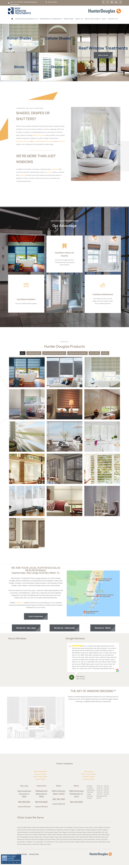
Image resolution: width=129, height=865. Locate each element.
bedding (22, 175)
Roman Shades (19, 38)
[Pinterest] (111, 2)
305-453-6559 (76, 802)
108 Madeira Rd (41, 791)
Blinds (19, 67)
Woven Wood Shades (40, 776)
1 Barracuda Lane (24, 791)
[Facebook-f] (103, 2)
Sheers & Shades (40, 774)
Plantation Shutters (89, 776)
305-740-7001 (59, 799)
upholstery (54, 169)
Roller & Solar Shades (88, 774)
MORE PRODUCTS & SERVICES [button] (50, 19)
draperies (48, 172)
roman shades (49, 141)
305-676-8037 (41, 802)
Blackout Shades (88, 779)
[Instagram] (107, 2)
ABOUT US (79, 19)
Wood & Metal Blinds (40, 771)
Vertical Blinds (88, 771)
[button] (23, 854)
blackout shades (38, 135)
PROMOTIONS (68, 19)
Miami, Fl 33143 (58, 794)
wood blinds (37, 141)
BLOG (104, 19)
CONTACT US (113, 19)
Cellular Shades (58, 38)
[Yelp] (120, 2)
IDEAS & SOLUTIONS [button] (92, 19)
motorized (61, 141)
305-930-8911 (24, 802)
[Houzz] (116, 2)
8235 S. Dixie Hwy (58, 791)
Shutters (58, 67)
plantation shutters (23, 141)
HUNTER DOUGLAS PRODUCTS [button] (25, 19)
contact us (19, 602)
